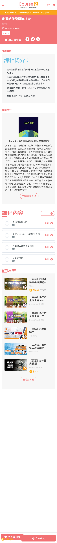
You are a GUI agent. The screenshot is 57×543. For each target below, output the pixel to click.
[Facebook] (27, 39)
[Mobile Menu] (3, 5)
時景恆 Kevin (33, 351)
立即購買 (40, 538)
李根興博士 (33, 336)
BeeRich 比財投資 (35, 367)
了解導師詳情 (28, 196)
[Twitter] (33, 39)
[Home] (3, 12)
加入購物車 (14, 39)
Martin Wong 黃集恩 (36, 304)
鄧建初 (31, 286)
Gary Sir (5, 23)
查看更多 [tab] (27, 379)
